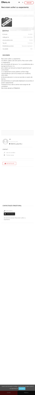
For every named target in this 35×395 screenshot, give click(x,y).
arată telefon (9, 211)
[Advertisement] (17, 111)
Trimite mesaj (10, 155)
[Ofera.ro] (5, 2)
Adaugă (29, 3)
